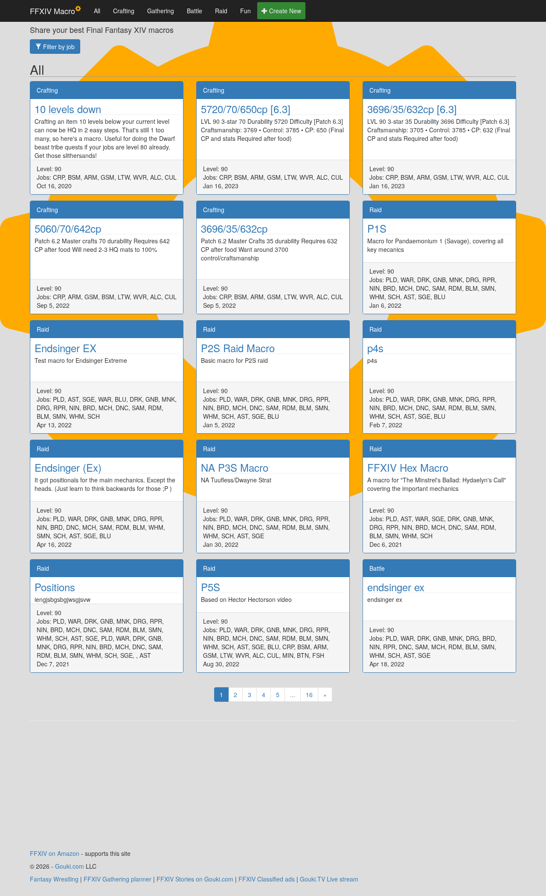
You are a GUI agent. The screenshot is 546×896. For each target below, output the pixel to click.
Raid (221, 10)
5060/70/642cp (68, 228)
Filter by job (58, 46)
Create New (284, 10)
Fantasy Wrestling (54, 879)
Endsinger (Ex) (68, 467)
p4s (375, 347)
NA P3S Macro (234, 467)
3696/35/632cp (234, 228)
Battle (194, 10)
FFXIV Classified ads (266, 879)
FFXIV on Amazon (54, 853)
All (97, 10)
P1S (376, 228)
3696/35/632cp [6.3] (412, 108)
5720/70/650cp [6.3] (245, 108)
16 (309, 694)
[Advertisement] (273, 789)
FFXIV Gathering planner (117, 879)
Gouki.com (69, 866)
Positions (55, 586)
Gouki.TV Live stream (329, 879)
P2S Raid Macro (238, 347)
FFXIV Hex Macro (407, 467)
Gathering (160, 10)
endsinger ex (395, 586)
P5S (210, 586)
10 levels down (68, 108)
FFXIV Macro (52, 10)
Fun (245, 10)
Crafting (123, 10)
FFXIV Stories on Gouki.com (195, 879)
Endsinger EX (65, 347)
